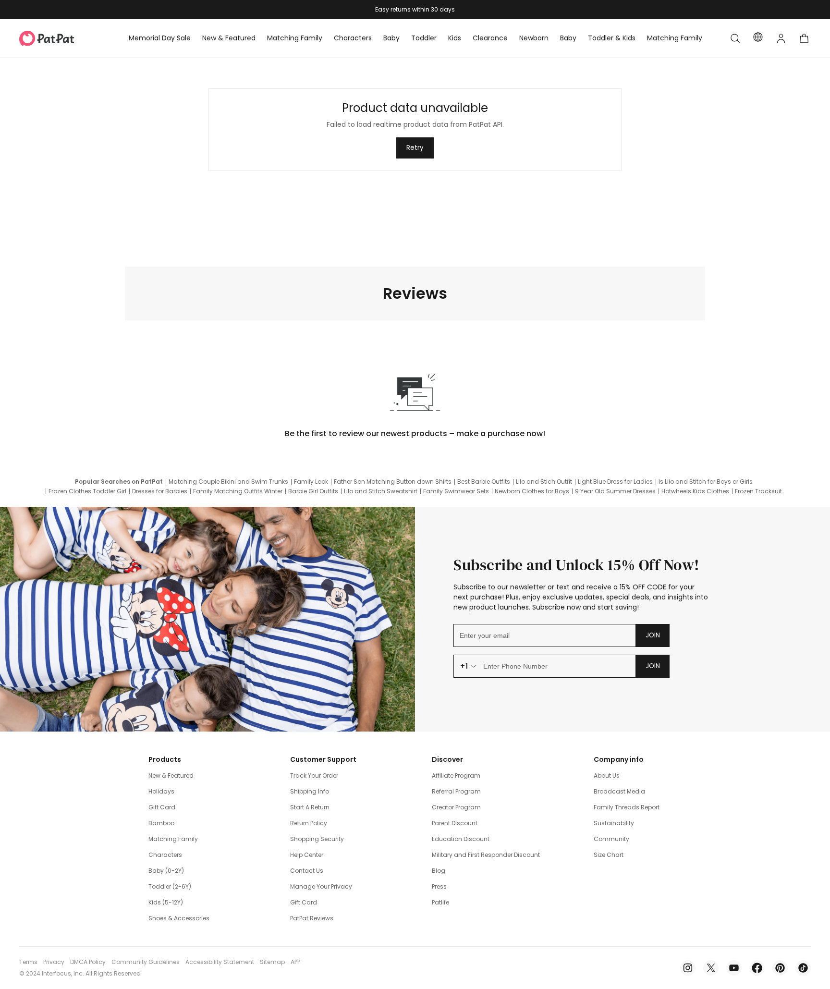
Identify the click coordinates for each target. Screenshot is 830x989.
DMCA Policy (88, 962)
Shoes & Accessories (178, 918)
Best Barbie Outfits (483, 482)
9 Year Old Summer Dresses (615, 491)
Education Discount (460, 839)
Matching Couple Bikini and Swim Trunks (228, 482)
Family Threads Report (626, 807)
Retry (415, 147)
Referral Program (456, 791)
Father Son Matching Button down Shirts (393, 482)
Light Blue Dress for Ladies (615, 482)
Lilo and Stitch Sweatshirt (380, 491)
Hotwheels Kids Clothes (695, 491)
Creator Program (456, 807)
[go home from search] (735, 38)
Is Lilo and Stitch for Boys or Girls (706, 482)
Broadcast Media (619, 791)
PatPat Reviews (311, 918)
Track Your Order (314, 775)
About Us (607, 775)
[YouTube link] (734, 968)
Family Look (311, 482)
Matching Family (173, 839)
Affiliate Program (456, 775)
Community (611, 839)
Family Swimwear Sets (456, 491)
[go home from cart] (804, 38)
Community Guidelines (145, 962)
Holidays (161, 791)
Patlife (440, 902)
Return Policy (308, 823)
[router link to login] (781, 38)
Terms (28, 962)
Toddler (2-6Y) (169, 886)
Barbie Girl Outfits (313, 491)
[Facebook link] (757, 968)
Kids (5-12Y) (165, 902)
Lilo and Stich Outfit (544, 482)
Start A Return (310, 807)
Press (439, 886)
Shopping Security (317, 839)
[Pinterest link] (780, 968)
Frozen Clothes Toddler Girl (87, 491)
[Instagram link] (688, 968)
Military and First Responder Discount (486, 855)
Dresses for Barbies (159, 491)
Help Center (306, 855)
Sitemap (272, 962)
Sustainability (614, 823)
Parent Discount (454, 823)
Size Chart (608, 855)
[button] (735, 38)
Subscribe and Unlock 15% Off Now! (576, 564)
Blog (438, 871)
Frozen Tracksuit (758, 491)
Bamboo (161, 823)
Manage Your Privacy (321, 886)
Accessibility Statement (219, 962)
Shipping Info (309, 791)
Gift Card (161, 807)
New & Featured (171, 775)
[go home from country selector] (758, 38)
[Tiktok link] (803, 968)
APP (295, 962)
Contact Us (306, 871)
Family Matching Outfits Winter (237, 491)
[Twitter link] (711, 968)
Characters (165, 855)
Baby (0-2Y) (166, 871)
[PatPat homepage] (61, 38)
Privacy (53, 962)
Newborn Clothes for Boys (532, 491)
